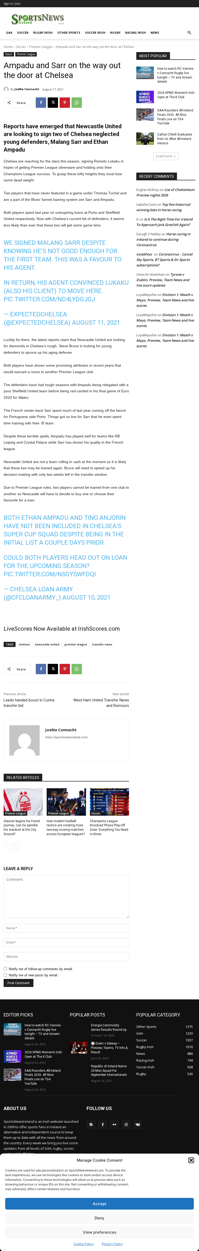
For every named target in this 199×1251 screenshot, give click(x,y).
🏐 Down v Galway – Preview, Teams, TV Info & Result (109, 1048)
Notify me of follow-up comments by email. (41, 969)
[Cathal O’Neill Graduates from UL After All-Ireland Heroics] (145, 138)
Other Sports (68, 32)
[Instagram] (126, 1124)
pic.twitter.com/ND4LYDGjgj (49, 299)
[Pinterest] (65, 102)
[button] (191, 1160)
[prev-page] (7, 846)
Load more (164, 156)
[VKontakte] (137, 1124)
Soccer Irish (95, 32)
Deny (99, 1218)
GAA (9, 32)
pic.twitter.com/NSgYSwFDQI (50, 574)
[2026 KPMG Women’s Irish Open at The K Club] (145, 97)
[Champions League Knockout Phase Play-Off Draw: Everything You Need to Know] (109, 802)
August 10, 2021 (86, 597)
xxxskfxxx (144, 254)
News (155, 32)
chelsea (24, 644)
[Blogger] (91, 1124)
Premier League (40, 47)
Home (8, 47)
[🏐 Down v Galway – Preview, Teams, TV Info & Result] (79, 1047)
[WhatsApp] (77, 102)
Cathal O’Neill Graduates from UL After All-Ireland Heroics (174, 139)
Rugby (115, 32)
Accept (99, 1203)
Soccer (23, 32)
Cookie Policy (84, 1244)
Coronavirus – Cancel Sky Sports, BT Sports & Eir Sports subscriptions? (164, 259)
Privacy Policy (112, 1244)
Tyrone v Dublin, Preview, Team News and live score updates (162, 280)
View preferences (99, 1232)
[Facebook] (41, 102)
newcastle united (47, 644)
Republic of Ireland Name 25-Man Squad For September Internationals (109, 1070)
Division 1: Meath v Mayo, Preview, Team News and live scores (165, 300)
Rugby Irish (43, 32)
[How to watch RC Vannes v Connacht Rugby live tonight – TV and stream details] (145, 73)
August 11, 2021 (96, 322)
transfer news (102, 644)
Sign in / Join (12, 3)
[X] (53, 102)
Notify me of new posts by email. (33, 975)
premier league (76, 644)
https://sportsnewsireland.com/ (66, 737)
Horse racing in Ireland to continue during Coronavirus (163, 239)
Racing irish (135, 32)
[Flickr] (114, 1124)
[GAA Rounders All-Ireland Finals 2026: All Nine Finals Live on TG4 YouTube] (145, 114)
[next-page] (15, 846)
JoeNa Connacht (27, 89)
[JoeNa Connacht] (7, 89)
